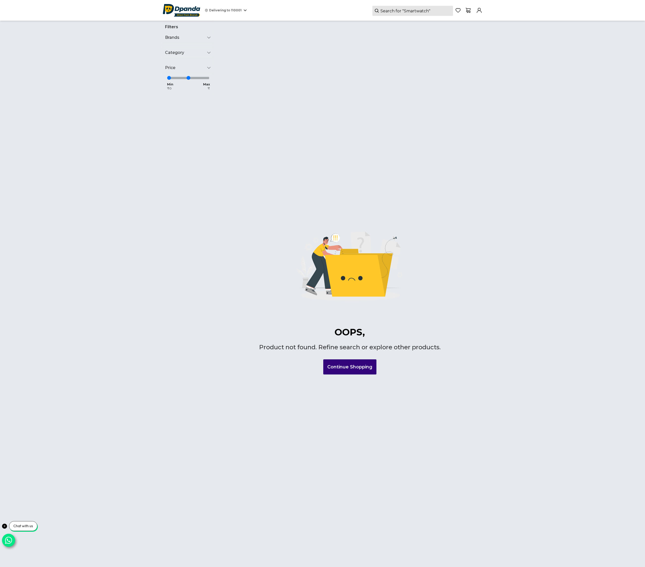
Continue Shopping (349, 367)
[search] (412, 11)
